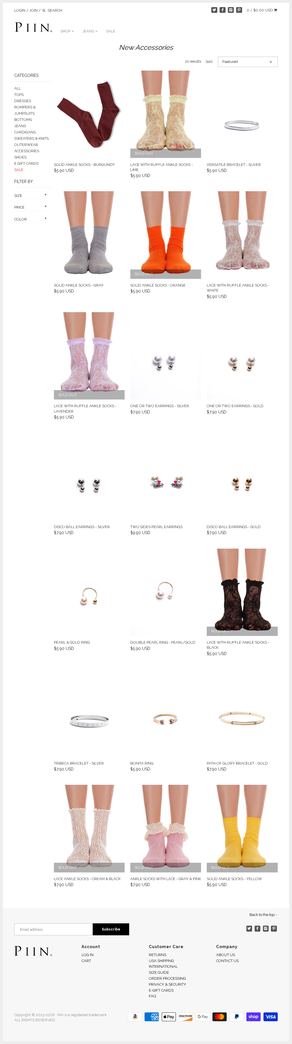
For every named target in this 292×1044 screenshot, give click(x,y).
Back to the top (262, 915)
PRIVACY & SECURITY (167, 984)
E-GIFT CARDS (161, 990)
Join (33, 10)
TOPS (19, 94)
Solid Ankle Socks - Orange (158, 285)
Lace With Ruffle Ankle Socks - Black (238, 645)
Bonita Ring (141, 763)
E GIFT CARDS (26, 163)
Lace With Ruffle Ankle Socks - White (238, 288)
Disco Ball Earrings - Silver (82, 527)
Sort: (209, 61)
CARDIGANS (25, 132)
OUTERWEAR (26, 145)
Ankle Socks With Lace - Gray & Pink (165, 879)
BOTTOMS (23, 120)
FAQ (152, 996)
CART (86, 961)
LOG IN (88, 955)
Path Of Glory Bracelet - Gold (237, 763)
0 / (260, 10)
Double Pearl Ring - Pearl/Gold (162, 642)
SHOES (20, 157)
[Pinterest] (239, 10)
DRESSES (22, 101)
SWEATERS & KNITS (31, 138)
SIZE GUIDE (159, 972)
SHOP (65, 31)
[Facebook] (223, 10)
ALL (17, 88)
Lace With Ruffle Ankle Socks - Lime (161, 167)
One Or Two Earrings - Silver (159, 406)
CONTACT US (227, 961)
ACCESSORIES (26, 151)
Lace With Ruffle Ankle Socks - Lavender (85, 408)
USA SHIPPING (161, 961)
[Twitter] (214, 10)
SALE (110, 31)
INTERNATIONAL (163, 966)
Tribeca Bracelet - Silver (79, 763)
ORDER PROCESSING (167, 978)
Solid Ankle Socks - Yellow (234, 879)
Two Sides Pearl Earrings (156, 527)
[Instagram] (231, 10)
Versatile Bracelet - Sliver (234, 164)
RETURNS (157, 955)
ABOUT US (225, 955)
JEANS (88, 31)
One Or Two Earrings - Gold (235, 406)
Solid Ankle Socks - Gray (79, 285)
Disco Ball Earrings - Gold (234, 527)
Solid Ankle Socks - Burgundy (84, 164)
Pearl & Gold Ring (72, 642)
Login (19, 10)
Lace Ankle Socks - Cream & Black (87, 879)
